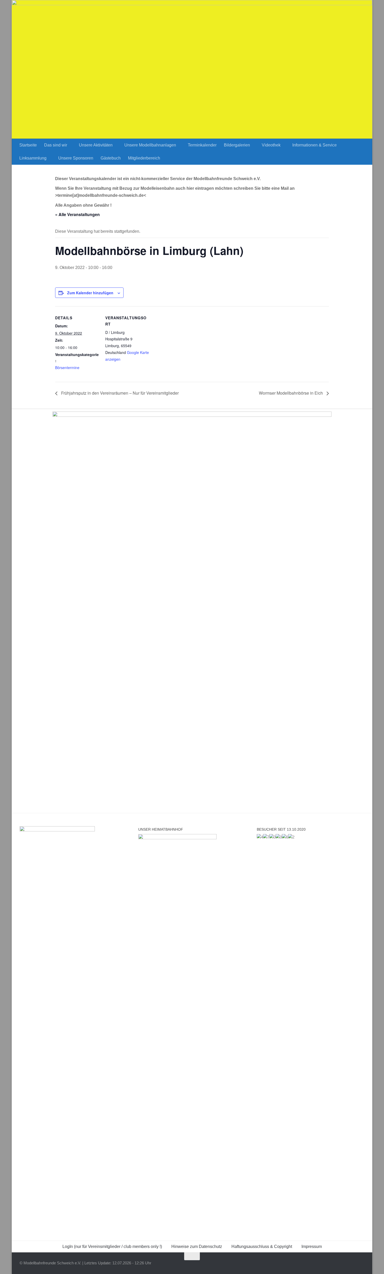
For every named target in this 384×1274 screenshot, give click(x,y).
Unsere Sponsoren (75, 158)
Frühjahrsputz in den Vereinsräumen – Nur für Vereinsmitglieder (119, 393)
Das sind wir (55, 145)
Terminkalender (202, 145)
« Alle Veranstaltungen (77, 214)
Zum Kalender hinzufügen (90, 292)
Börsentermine (67, 367)
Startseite (28, 145)
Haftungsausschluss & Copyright (261, 1246)
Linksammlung (32, 158)
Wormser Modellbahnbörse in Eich (291, 393)
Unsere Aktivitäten (96, 145)
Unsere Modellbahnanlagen (150, 145)
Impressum (311, 1246)
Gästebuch (111, 158)
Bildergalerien (237, 145)
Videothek (271, 145)
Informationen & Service (314, 145)
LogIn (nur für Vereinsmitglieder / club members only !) (112, 1246)
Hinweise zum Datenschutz (196, 1246)
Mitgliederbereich (144, 158)
